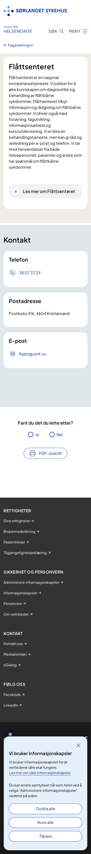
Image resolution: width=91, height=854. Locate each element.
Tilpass (45, 836)
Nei (60, 434)
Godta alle (45, 808)
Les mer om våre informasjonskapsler (40, 772)
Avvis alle (45, 822)
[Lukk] (78, 745)
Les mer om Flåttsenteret (49, 191)
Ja (37, 434)
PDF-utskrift (50, 453)
